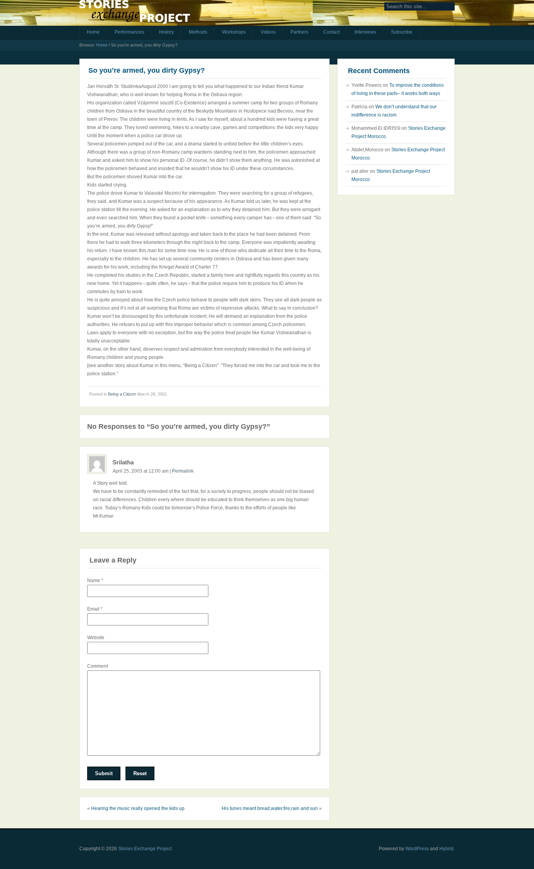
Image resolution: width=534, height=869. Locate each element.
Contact (331, 32)
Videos (268, 32)
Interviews (365, 32)
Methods (198, 32)
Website (95, 637)
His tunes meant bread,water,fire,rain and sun (270, 808)
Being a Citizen (122, 394)
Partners (299, 32)
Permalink (183, 471)
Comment (97, 666)
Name (95, 580)
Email (94, 609)
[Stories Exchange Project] (134, 15)
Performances (129, 32)
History (166, 32)
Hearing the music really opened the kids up (138, 808)
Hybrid (446, 848)
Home (93, 32)
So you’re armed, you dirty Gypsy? (146, 70)
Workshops (234, 32)
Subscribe (401, 32)
